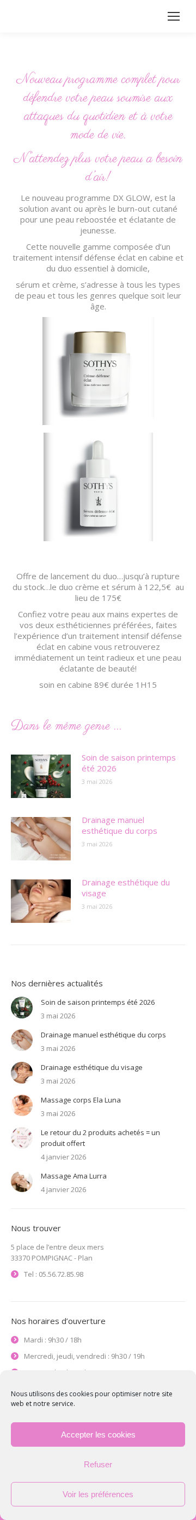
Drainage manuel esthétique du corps (119, 825)
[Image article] (41, 776)
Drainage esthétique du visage (126, 887)
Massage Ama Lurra (74, 1176)
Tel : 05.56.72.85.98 (53, 1274)
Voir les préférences (98, 1494)
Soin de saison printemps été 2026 (129, 763)
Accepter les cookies (98, 1434)
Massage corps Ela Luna (81, 1100)
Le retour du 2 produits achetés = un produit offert (100, 1138)
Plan (85, 1258)
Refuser (98, 1464)
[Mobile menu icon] (173, 16)
